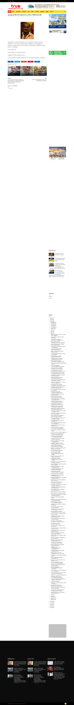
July (52, 330)
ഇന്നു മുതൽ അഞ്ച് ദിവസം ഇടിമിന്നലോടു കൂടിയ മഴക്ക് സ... (57, 585)
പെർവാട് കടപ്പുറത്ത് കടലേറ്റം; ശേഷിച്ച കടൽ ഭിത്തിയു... (58, 354)
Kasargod (24, 11)
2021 (51, 604)
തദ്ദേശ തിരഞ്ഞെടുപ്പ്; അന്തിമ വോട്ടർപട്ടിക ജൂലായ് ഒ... (56, 349)
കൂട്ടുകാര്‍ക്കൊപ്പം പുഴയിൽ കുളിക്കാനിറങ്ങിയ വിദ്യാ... (56, 356)
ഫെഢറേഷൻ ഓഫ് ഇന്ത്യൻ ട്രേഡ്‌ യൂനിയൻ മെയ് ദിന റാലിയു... (57, 590)
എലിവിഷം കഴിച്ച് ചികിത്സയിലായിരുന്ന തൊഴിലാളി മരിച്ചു (58, 565)
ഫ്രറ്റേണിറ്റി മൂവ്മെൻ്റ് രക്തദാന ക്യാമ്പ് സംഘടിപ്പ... (58, 583)
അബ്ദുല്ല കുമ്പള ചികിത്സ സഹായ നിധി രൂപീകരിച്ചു (58, 505)
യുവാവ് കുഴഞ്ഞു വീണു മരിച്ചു (39, 73)
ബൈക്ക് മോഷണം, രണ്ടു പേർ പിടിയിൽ (58, 491)
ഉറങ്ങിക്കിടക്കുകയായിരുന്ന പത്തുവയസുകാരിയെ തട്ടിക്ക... (57, 392)
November (53, 324)
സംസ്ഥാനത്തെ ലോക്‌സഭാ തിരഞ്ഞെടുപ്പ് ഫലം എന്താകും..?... (58, 571)
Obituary (42, 11)
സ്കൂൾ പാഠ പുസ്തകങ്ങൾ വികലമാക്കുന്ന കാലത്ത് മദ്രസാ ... (58, 538)
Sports (51, 11)
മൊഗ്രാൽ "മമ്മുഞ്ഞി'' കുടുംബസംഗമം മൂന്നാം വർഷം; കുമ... (58, 588)
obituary (28, 16)
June (52, 331)
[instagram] (56, 1)
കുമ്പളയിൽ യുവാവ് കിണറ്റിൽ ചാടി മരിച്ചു (59, 254)
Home (10, 11)
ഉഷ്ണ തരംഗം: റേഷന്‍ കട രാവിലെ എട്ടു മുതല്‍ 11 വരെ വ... (58, 560)
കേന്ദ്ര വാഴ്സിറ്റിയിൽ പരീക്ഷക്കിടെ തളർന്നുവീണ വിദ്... (57, 558)
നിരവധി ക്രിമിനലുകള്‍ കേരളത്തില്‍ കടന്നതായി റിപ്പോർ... (57, 490)
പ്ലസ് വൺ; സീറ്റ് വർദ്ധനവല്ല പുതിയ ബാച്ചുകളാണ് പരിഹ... (58, 411)
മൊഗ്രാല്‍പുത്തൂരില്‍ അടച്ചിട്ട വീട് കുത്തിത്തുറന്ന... (57, 421)
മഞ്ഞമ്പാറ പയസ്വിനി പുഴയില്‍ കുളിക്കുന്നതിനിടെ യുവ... (57, 540)
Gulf (29, 11)
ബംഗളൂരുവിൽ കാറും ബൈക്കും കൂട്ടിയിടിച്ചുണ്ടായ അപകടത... (57, 359)
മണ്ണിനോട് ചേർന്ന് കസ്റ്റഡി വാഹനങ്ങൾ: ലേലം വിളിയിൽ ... (58, 335)
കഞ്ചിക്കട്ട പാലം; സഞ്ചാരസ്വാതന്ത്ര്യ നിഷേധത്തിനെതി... (56, 547)
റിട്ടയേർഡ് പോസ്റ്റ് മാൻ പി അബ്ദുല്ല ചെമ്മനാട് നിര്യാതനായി (27, 72)
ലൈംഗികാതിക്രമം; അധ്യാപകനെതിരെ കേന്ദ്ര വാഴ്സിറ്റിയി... (58, 464)
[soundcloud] (66, 1)
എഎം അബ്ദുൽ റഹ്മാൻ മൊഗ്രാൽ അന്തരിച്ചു (57, 337)
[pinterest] (64, 1)
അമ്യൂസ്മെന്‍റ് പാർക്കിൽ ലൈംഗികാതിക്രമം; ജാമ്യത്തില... (57, 472)
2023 (51, 601)
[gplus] (57, 1)
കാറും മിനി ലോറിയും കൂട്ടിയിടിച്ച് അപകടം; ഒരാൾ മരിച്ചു (57, 451)
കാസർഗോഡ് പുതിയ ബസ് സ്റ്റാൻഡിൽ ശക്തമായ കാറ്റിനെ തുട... (58, 485)
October (52, 325)
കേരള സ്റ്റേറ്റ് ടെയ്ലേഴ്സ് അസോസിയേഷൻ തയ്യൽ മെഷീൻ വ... (58, 478)
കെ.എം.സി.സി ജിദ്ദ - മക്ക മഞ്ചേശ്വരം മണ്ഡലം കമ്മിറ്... (58, 514)
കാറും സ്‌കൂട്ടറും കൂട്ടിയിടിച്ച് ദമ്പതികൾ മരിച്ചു (58, 430)
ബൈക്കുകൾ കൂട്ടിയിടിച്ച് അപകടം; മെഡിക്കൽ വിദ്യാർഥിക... (57, 469)
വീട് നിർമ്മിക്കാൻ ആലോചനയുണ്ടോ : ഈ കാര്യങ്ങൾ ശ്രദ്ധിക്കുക (59, 668)
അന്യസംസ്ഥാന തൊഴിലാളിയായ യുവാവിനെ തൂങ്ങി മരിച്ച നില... (57, 434)
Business (51, 296)
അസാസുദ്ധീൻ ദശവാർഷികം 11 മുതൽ (58, 493)
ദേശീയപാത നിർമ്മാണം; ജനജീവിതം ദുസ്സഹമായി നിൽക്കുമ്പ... (57, 533)
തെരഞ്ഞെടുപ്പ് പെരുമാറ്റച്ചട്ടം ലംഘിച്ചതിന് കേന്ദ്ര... (58, 555)
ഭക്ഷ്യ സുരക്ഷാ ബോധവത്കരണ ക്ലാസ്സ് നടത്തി (57, 352)
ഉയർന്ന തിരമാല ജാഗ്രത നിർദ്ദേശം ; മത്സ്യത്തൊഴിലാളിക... (58, 344)
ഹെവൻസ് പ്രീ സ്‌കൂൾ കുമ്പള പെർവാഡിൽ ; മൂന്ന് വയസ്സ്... (56, 543)
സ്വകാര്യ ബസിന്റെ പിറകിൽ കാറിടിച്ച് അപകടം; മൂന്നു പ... (58, 528)
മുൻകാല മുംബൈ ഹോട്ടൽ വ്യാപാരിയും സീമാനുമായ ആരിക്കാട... (58, 500)
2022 (51, 602)
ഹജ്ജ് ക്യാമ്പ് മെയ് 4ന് (55, 581)
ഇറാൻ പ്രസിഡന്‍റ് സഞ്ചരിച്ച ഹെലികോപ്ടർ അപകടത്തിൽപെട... (58, 428)
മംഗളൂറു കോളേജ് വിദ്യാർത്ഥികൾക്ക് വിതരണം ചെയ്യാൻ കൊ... (58, 579)
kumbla (25, 16)
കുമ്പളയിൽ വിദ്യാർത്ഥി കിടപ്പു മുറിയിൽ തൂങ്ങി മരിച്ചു (60, 259)
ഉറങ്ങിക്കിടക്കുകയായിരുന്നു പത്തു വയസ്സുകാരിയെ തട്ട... (57, 467)
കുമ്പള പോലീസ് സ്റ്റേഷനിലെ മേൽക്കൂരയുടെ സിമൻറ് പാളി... (57, 404)
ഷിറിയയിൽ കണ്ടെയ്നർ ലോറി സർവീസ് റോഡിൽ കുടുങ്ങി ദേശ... (58, 495)
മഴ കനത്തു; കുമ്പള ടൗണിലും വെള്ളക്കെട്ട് (58, 432)
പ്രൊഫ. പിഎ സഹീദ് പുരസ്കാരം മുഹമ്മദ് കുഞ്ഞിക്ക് (57, 507)
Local (13, 11)
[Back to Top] (65, 703)
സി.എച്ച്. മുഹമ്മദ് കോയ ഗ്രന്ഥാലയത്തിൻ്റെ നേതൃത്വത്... (58, 366)
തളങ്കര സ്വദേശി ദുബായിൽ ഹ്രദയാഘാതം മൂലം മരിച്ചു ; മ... (57, 397)
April (52, 594)
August (52, 328)
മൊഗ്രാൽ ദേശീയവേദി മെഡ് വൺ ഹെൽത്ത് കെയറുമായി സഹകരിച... (58, 373)
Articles (37, 11)
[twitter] (53, 1)
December (53, 322)
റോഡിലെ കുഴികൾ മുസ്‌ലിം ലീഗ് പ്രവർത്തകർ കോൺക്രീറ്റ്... (57, 436)
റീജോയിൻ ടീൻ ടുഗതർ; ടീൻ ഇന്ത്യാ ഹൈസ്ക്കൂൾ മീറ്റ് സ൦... (58, 593)
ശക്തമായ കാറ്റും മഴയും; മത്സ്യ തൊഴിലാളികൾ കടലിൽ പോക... (57, 406)
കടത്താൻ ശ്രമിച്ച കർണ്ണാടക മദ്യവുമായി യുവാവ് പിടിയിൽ (57, 446)
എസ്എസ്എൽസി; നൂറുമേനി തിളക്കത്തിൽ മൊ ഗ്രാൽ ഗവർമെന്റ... (58, 512)
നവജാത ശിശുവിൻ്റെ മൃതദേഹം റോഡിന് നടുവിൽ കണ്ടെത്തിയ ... (57, 563)
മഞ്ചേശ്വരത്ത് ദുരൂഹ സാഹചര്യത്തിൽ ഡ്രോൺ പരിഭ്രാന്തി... (56, 567)
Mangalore (18, 11)
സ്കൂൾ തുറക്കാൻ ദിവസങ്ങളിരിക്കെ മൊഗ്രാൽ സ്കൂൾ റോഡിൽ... (57, 416)
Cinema (47, 11)
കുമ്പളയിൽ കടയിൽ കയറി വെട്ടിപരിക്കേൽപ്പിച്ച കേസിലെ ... (57, 577)
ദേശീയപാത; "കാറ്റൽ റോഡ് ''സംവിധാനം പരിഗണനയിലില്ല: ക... (58, 382)
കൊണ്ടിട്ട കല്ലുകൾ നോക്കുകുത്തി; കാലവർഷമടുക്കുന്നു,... (57, 545)
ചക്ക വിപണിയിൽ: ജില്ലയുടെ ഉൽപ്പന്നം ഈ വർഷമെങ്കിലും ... (58, 423)
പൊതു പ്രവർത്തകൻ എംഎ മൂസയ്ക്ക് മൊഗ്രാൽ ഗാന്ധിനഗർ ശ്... (58, 573)
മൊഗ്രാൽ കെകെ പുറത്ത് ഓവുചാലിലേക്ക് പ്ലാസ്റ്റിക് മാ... (57, 502)
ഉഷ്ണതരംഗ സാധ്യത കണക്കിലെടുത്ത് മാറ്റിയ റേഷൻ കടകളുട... (58, 448)
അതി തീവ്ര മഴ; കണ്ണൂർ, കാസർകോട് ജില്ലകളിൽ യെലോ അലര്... (58, 409)
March (52, 596)
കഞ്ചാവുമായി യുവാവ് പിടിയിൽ (57, 473)
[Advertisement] (57, 63)
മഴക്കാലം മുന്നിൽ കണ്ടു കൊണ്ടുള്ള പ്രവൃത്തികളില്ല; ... (57, 441)
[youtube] (62, 1)
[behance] (59, 1)
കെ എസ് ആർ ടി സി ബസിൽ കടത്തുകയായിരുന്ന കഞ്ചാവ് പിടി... (58, 371)
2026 (51, 318)
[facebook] (51, 1)
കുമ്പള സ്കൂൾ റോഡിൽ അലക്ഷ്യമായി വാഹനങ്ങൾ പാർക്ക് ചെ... (58, 380)
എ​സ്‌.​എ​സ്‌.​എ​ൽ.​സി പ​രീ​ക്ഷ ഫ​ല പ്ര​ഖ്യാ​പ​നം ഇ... (58, 526)
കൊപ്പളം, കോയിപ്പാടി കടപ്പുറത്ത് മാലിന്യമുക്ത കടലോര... (57, 378)
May (52, 333)
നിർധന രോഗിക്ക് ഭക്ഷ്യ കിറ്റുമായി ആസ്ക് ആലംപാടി (58, 363)
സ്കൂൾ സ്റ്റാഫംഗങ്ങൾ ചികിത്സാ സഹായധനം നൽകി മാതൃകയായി (57, 521)
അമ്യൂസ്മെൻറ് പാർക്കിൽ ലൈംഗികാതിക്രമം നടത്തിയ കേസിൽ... (56, 459)
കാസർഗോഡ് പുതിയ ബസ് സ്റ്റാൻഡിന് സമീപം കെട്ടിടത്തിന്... (58, 413)
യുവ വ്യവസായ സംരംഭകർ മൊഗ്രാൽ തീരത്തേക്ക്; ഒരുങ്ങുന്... (58, 462)
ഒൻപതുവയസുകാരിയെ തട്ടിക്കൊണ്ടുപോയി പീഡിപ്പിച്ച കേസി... (58, 342)
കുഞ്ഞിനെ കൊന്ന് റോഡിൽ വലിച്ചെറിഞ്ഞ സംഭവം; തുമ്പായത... (58, 553)
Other (32, 11)
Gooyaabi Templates (22, 703)
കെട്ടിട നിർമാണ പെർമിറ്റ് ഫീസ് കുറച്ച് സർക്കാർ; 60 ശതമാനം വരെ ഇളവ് (59, 662)
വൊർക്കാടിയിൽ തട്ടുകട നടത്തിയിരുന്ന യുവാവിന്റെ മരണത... (58, 399)
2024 (51, 321)
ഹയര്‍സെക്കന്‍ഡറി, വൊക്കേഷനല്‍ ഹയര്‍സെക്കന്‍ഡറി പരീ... (57, 509)
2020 (51, 606)
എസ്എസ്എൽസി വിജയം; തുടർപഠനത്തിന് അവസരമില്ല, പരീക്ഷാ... (57, 453)
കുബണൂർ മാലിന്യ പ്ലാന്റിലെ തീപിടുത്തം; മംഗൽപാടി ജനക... (57, 368)
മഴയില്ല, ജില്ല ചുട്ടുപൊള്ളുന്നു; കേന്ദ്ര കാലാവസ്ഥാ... (58, 535)
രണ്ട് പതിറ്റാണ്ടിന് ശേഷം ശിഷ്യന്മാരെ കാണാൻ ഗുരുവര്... (58, 519)
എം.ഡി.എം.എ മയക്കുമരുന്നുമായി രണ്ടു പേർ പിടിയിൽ (58, 390)
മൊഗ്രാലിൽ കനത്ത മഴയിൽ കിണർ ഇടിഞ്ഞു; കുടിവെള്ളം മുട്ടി (58, 387)
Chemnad (23, 67)
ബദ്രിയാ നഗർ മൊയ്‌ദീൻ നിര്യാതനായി (58, 574)
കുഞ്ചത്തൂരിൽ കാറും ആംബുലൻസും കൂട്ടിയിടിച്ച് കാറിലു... (58, 531)
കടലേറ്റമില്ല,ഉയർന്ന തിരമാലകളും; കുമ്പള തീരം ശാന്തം (57, 551)
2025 (51, 319)
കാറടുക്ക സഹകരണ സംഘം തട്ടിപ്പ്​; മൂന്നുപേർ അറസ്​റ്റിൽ (57, 439)
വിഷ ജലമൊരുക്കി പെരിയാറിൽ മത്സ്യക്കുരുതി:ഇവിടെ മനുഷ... (57, 402)
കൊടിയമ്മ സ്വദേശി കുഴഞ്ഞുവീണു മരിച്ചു (57, 497)
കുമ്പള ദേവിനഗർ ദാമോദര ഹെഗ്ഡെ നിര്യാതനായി (58, 425)
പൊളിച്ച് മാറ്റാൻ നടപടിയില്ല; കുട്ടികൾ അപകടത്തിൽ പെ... (58, 347)
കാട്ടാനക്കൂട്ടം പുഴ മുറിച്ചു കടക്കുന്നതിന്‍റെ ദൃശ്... (55, 524)
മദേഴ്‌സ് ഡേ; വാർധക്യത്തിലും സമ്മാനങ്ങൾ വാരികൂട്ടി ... (56, 482)
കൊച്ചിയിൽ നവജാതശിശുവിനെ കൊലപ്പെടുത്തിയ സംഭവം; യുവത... (58, 444)
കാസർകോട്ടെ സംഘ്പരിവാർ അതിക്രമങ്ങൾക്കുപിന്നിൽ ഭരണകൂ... (58, 385)
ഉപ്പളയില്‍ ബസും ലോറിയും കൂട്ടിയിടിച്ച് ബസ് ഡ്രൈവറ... (58, 480)
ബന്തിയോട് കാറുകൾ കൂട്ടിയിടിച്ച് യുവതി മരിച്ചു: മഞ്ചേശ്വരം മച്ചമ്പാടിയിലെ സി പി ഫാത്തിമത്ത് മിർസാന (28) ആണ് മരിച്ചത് (57, 266)
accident (10, 67)
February (53, 598)
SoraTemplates (13, 703)
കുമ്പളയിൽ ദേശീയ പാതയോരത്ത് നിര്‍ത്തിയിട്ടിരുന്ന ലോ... (57, 475)
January (52, 599)
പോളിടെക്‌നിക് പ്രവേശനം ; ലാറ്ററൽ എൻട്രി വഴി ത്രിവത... (58, 375)
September (53, 327)
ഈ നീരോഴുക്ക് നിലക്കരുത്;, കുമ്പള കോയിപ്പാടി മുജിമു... (57, 394)
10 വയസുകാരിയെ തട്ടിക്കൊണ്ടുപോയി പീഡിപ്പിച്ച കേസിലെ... (58, 418)
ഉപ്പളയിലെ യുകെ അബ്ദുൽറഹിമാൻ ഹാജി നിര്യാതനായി (57, 516)
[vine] (61, 1)
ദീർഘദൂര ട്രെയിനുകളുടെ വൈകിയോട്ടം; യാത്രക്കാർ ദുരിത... (58, 361)
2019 (51, 607)
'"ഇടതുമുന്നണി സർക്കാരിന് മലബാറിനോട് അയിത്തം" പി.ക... (57, 340)
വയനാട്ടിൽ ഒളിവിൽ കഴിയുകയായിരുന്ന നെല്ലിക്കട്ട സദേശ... (58, 487)
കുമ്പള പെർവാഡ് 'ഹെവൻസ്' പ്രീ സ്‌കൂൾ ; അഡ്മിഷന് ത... (57, 456)
